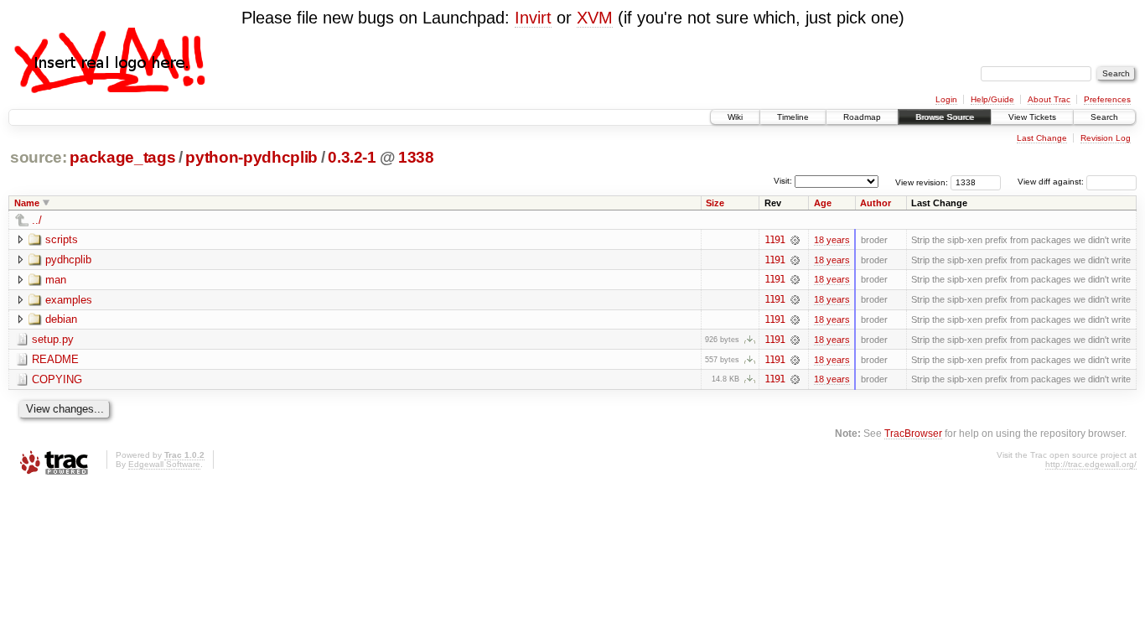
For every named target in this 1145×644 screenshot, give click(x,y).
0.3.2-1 (352, 157)
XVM (595, 17)
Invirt (533, 17)
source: (38, 157)
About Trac (1049, 99)
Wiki (735, 117)
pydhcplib (68, 259)
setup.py (53, 339)
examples (68, 299)
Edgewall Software (164, 464)
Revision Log (1105, 138)
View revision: (921, 181)
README (55, 359)
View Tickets (1032, 117)
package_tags (122, 157)
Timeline (793, 117)
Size (715, 203)
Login (946, 99)
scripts (61, 239)
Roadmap (862, 117)
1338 (416, 157)
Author (875, 203)
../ (37, 220)
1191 (774, 240)
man (55, 279)
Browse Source (944, 117)
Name (26, 203)
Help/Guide (992, 99)
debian (61, 319)
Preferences (1107, 99)
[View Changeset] (795, 240)
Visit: (783, 180)
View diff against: (1052, 181)
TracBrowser (913, 433)
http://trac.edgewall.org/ (1091, 464)
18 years (832, 240)
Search (1104, 117)
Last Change (1042, 138)
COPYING (57, 379)
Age (823, 203)
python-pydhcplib (251, 157)
